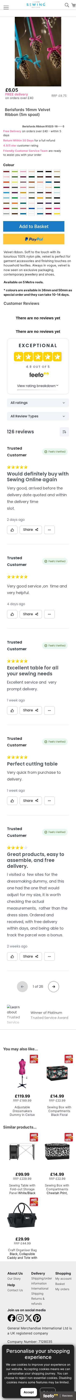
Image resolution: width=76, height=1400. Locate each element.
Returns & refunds (38, 1301)
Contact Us (15, 1290)
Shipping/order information (41, 1280)
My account (63, 1278)
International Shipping (39, 1291)
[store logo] (36, 5)
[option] (6, 171)
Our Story (14, 1278)
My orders (62, 1289)
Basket (60, 1284)
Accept (29, 1392)
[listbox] (33, 193)
